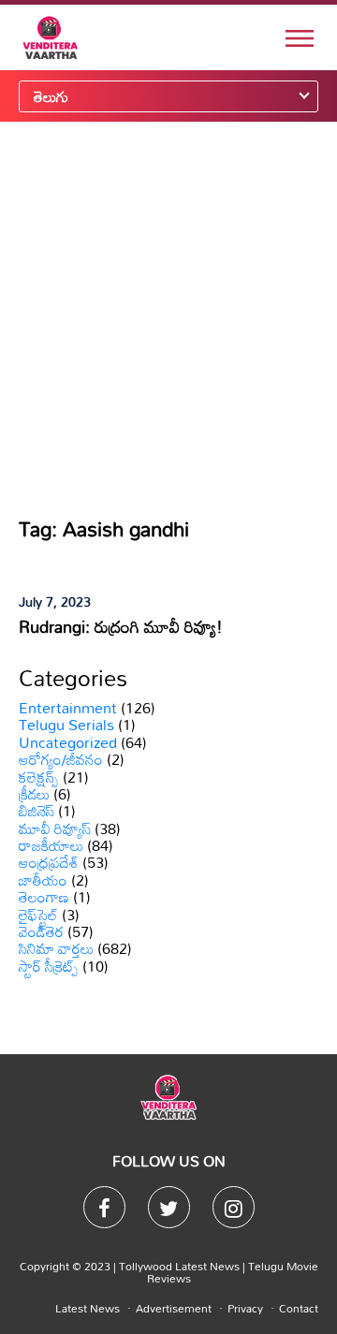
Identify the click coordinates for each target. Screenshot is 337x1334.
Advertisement (174, 1308)
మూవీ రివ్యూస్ (55, 828)
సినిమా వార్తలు (56, 948)
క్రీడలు (34, 794)
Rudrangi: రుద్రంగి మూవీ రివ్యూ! (121, 626)
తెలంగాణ (44, 897)
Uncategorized (68, 742)
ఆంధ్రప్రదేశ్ (49, 862)
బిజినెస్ (36, 811)
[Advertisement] (168, 318)
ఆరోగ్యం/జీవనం (61, 759)
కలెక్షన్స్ (39, 777)
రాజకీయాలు (51, 845)
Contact (298, 1308)
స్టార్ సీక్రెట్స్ (49, 966)
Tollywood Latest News (180, 1265)
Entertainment (68, 708)
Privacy (245, 1308)
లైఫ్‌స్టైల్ (38, 915)
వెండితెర (41, 931)
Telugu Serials (66, 725)
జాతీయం (43, 880)
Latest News (87, 1308)
